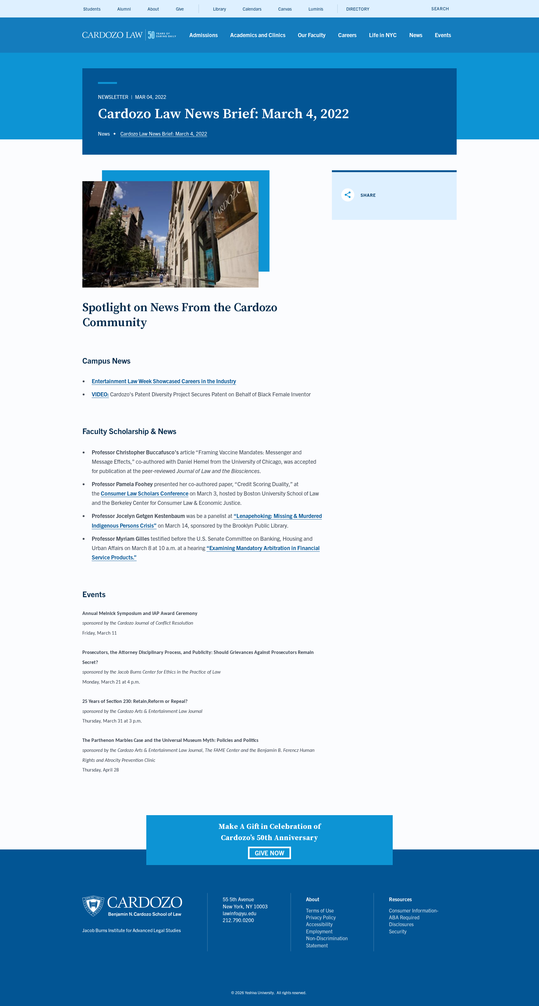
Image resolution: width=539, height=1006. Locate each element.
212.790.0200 (238, 920)
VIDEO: (100, 394)
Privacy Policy (321, 917)
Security (397, 931)
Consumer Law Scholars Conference (144, 493)
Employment (319, 931)
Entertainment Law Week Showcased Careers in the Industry (164, 381)
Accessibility (319, 924)
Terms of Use (320, 910)
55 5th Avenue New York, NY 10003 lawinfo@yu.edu (245, 906)
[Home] (129, 35)
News (104, 133)
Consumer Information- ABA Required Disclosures (413, 917)
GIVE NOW (269, 853)
